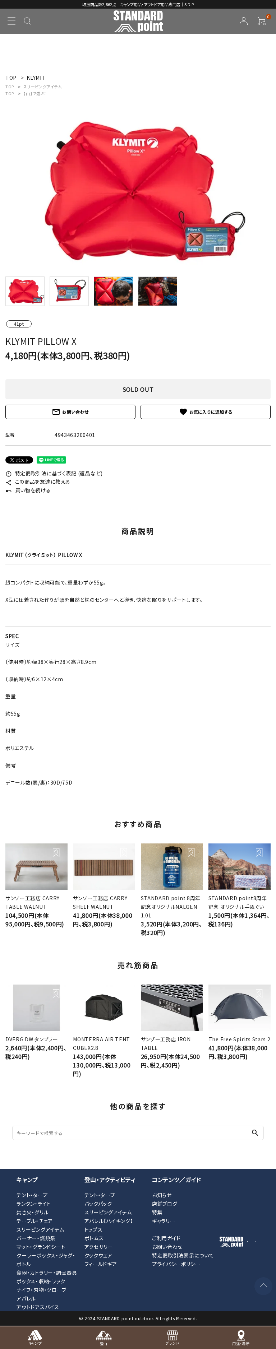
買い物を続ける (28, 490)
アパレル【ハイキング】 (108, 1220)
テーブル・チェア (35, 1220)
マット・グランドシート (41, 1246)
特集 (157, 1212)
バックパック (98, 1203)
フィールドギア (100, 1263)
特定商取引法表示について (183, 1255)
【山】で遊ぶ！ (35, 93)
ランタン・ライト (34, 1203)
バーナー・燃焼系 (36, 1238)
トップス (93, 1229)
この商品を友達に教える (37, 481)
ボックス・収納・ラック (41, 1281)
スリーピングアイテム (42, 86)
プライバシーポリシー (176, 1263)
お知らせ (162, 1195)
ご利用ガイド (166, 1238)
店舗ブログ (165, 1203)
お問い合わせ (70, 412)
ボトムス (94, 1238)
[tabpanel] (138, 191)
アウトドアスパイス (38, 1307)
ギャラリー (163, 1220)
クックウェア (98, 1255)
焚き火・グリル (33, 1212)
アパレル (26, 1298)
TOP (9, 86)
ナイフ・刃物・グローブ (41, 1289)
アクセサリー (98, 1246)
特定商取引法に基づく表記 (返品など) (54, 473)
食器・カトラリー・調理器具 (47, 1272)
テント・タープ (32, 1195)
